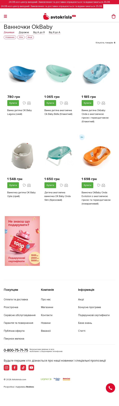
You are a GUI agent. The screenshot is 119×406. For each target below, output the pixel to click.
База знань (85, 323)
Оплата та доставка (16, 299)
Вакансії (46, 331)
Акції (81, 299)
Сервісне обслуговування (19, 315)
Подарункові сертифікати (94, 315)
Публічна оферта (14, 331)
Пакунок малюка (14, 338)
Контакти (46, 315)
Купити (13, 103)
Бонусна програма (89, 307)
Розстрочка (11, 307)
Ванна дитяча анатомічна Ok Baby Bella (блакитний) (58, 112)
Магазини (47, 307)
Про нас (46, 299)
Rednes (30, 386)
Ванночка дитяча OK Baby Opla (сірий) (21, 194)
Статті (81, 331)
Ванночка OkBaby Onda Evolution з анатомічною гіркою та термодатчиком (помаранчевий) (96, 198)
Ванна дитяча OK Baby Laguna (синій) (19, 112)
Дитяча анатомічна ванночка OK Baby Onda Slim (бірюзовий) (57, 196)
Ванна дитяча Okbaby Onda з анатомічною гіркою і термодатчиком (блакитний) (95, 116)
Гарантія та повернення (18, 323)
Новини (46, 323)
